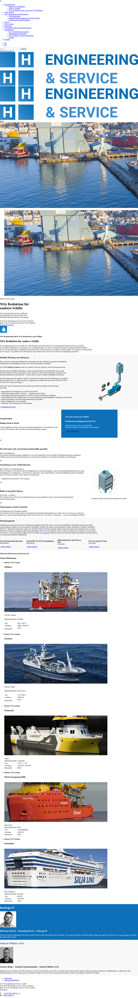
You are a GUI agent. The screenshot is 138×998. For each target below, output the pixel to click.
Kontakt (7, 39)
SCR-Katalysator (14, 16)
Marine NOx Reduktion (17, 6)
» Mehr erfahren (5, 547)
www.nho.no (44, 533)
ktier (7, 407)
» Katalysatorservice (72, 431)
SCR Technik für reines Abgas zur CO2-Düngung (26, 10)
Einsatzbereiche (9, 4)
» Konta (2, 407)
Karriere (11, 37)
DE (5, 43)
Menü (2, 121)
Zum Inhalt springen (7, 51)
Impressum (8, 978)
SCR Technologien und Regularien (16, 14)
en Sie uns (12, 407)
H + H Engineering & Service (19, 32)
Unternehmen (9, 30)
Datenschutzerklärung (11, 980)
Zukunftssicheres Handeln (17, 34)
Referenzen (8, 26)
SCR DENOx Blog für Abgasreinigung (17, 28)
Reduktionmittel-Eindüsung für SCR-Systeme (24, 18)
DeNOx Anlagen (14, 8)
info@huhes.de (8, 995)
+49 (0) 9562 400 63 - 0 (11, 993)
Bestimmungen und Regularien (19, 20)
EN (5, 45)
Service (6, 22)
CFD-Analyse (9, 12)
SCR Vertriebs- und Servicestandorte (21, 36)
